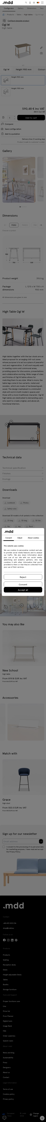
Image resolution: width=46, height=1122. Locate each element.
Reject (23, 577)
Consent (23, 584)
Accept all (23, 589)
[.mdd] (7, 2)
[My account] (30, 3)
